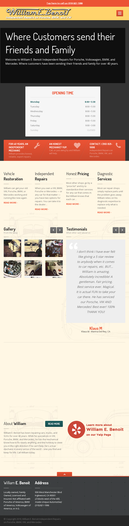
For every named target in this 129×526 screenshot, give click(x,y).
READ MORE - (11, 202)
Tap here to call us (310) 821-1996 (64, 3)
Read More (54, 423)
